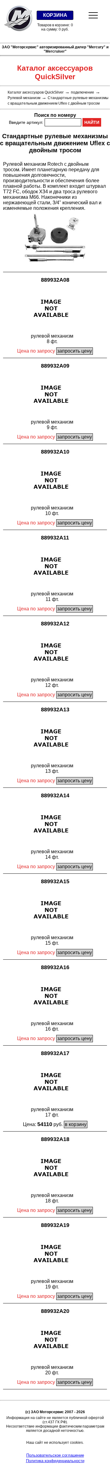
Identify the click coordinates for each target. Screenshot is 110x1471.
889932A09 (55, 366)
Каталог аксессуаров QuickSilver (36, 92)
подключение (82, 92)
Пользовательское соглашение (55, 1455)
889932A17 (55, 1053)
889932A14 (55, 795)
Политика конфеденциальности (55, 1460)
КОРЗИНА (55, 15)
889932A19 (55, 1225)
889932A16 (55, 967)
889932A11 (55, 538)
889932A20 (55, 1311)
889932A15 (55, 881)
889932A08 (55, 280)
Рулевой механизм (24, 98)
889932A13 (55, 709)
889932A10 (55, 452)
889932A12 (55, 624)
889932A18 (55, 1139)
